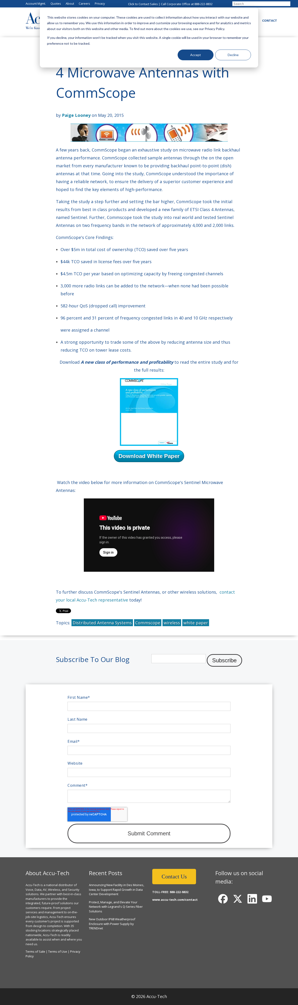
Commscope (147, 622)
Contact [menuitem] (269, 20)
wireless (172, 622)
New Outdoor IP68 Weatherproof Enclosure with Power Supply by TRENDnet (112, 923)
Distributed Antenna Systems (102, 622)
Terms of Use (57, 951)
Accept (195, 55)
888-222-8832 (203, 4)
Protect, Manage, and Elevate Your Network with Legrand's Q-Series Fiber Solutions (116, 906)
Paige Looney (76, 115)
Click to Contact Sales (143, 4)
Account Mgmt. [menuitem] (36, 3)
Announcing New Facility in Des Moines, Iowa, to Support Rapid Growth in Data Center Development (116, 889)
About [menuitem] (70, 3)
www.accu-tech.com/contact (175, 899)
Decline (233, 55)
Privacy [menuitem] (100, 3)
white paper (195, 622)
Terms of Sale (35, 951)
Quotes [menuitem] (56, 3)
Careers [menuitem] (84, 3)
